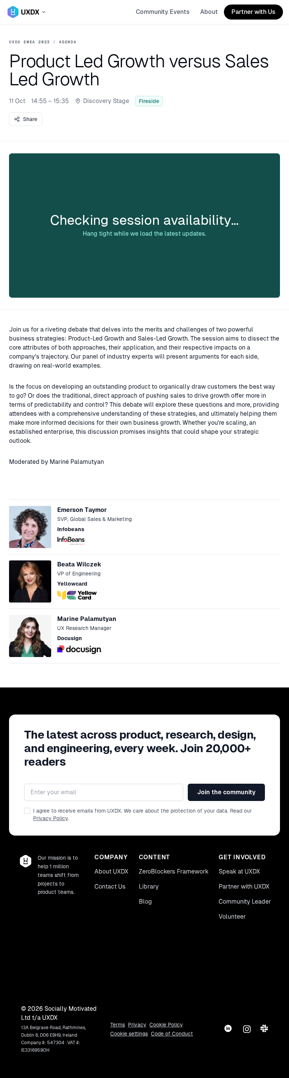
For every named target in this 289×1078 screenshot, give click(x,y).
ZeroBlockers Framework (173, 871)
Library (149, 886)
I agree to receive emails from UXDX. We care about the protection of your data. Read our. (142, 814)
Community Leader (245, 901)
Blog (145, 901)
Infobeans (70, 529)
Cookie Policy (166, 1025)
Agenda (68, 41)
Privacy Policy (50, 818)
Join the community (226, 792)
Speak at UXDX (239, 871)
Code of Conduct (172, 1034)
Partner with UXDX (244, 886)
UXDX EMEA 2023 (29, 41)
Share (30, 119)
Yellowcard (72, 584)
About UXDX (111, 871)
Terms (117, 1025)
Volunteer (232, 916)
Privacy (137, 1025)
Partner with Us (253, 11)
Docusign (69, 638)
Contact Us (110, 886)
